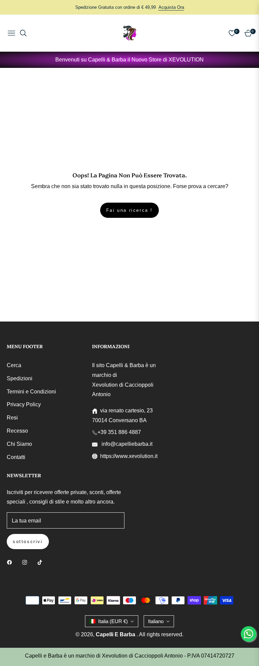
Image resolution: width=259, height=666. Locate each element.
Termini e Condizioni (31, 391)
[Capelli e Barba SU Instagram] (26, 562)
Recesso (17, 431)
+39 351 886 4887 (119, 432)
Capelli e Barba (116, 634)
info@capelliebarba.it (126, 444)
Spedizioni (19, 378)
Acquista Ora (171, 7)
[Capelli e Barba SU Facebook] (11, 562)
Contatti (16, 457)
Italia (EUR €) (113, 621)
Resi (12, 417)
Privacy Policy (24, 404)
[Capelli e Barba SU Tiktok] (41, 562)
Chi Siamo (19, 444)
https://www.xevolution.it (128, 456)
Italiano (156, 621)
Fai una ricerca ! (129, 210)
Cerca (14, 365)
